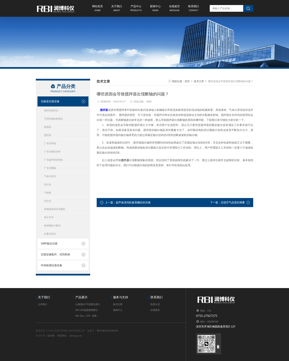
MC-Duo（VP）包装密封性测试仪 (88, 315)
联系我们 (193, 8)
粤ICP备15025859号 (107, 330)
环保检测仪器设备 (51, 265)
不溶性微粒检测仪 (53, 118)
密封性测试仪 (51, 110)
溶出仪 (47, 201)
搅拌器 (47, 135)
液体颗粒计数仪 (52, 225)
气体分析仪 (50, 176)
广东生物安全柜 (52, 151)
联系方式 (155, 304)
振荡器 (47, 127)
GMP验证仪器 (49, 243)
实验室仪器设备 (50, 101)
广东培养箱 (50, 143)
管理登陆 (62, 335)
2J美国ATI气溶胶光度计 (87, 304)
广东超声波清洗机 (53, 159)
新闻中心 (155, 8)
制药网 (51, 335)
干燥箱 (47, 192)
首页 (187, 81)
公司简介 (42, 304)
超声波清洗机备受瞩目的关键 (133, 202)
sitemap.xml (75, 335)
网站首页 (97, 8)
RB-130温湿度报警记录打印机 (88, 310)
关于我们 (116, 8)
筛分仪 (47, 184)
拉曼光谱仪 (50, 233)
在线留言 (174, 8)
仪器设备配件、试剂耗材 (55, 254)
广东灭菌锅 (50, 168)
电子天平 (49, 217)
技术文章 (199, 81)
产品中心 (136, 8)
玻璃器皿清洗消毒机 (54, 209)
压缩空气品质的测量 (233, 202)
